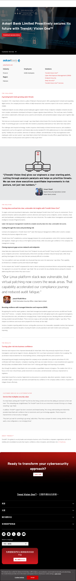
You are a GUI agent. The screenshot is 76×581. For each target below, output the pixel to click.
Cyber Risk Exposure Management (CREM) (58, 75)
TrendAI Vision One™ (51, 73)
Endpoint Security (50, 78)
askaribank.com (8, 65)
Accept (32, 577)
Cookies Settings (19, 577)
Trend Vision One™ (27, 494)
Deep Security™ (50, 80)
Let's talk (38, 474)
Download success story (11, 35)
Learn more (57, 574)
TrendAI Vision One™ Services (54, 83)
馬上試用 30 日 (20, 559)
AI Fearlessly (61, 442)
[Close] (73, 572)
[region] (38, 575)
